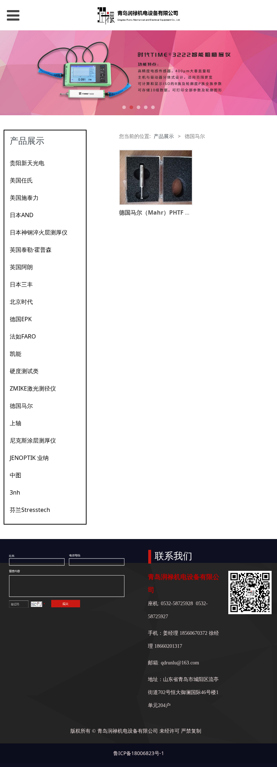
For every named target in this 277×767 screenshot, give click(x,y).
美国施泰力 (24, 198)
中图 (15, 475)
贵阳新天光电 (27, 163)
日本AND (22, 215)
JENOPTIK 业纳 (29, 458)
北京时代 (21, 302)
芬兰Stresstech (30, 510)
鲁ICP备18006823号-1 (138, 753)
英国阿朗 (21, 267)
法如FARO (23, 336)
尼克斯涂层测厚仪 (33, 440)
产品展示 (164, 136)
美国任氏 (21, 180)
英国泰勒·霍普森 (31, 250)
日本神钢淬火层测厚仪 (38, 232)
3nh (15, 492)
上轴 (15, 423)
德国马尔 (21, 406)
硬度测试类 (24, 371)
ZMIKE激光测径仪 (33, 388)
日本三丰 (21, 284)
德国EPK (21, 319)
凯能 (15, 354)
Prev (9, 73)
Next (267, 73)
